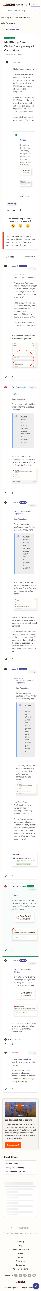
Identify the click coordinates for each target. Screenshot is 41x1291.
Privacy (32, 1287)
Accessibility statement (28, 1233)
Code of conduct (13, 1163)
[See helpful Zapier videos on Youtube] (34, 1275)
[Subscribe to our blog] (25, 1275)
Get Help (5, 17)
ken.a (14, 1053)
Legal (24, 1287)
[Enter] (3, 10)
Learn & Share (21, 17)
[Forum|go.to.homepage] (15, 4)
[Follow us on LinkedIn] (20, 1275)
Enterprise (20, 1261)
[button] (35, 4)
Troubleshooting (11, 29)
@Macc (23, 140)
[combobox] (20, 10)
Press (20, 1253)
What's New (7, 23)
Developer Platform (20, 1249)
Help (20, 1245)
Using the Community (15, 1167)
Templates (20, 1265)
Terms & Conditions (11, 1233)
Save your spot (13, 1145)
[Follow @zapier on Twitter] (29, 1275)
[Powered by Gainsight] (20, 1228)
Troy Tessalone (18, 387)
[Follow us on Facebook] (16, 1275)
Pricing (20, 1242)
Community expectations (17, 1171)
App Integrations (20, 1269)
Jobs (20, 1257)
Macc (15, 62)
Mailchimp (12, 204)
